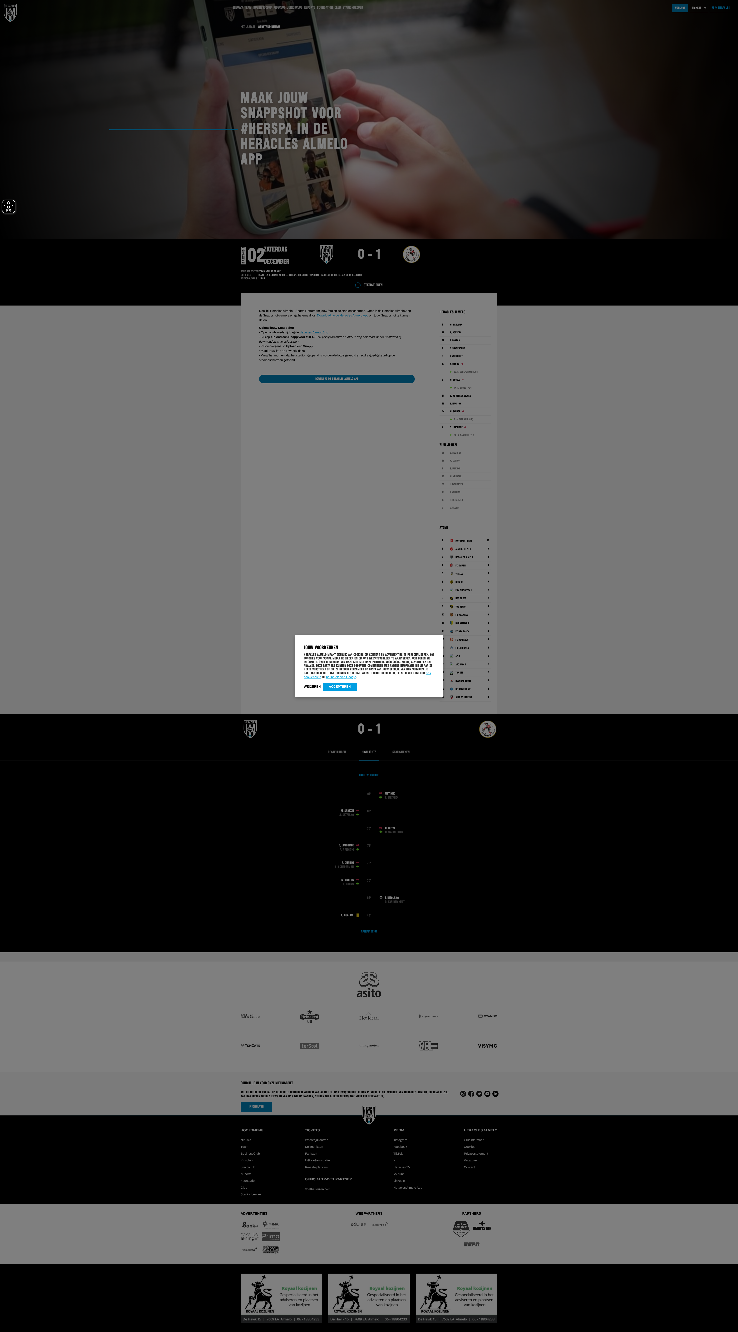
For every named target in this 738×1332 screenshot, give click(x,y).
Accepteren (340, 686)
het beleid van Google (341, 677)
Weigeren (312, 686)
